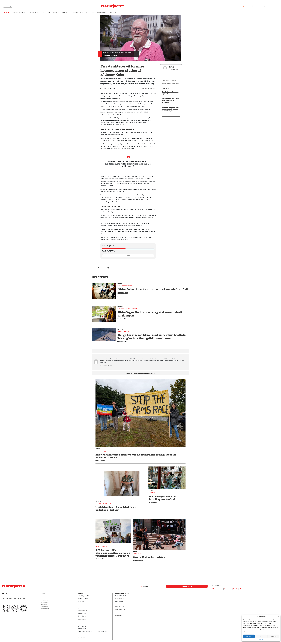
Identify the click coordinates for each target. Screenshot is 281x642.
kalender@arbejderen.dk (44, 606)
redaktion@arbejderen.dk (83, 603)
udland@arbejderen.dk (44, 600)
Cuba (48, 12)
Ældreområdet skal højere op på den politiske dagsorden (170, 100)
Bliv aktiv (113, 12)
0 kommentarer (101, 460)
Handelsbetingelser (82, 619)
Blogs (36, 595)
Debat (151, 490)
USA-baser (65, 12)
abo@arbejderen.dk (82, 610)
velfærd (74, 12)
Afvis (261, 636)
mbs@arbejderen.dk (119, 598)
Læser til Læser (9, 598)
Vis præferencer (273, 636)
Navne (15, 598)
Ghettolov (83, 12)
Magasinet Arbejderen (18, 12)
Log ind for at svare (106, 365)
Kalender (32, 595)
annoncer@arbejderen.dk (45, 608)
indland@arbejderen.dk (44, 598)
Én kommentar (97, 351)
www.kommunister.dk (120, 611)
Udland (22, 595)
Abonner (145, 586)
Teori (24, 598)
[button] (278, 616)
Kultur (26, 595)
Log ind (275, 6)
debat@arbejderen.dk (44, 604)
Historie (20, 598)
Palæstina (56, 12)
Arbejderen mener (5, 595)
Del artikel (152, 88)
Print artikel (144, 88)
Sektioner (8, 6)
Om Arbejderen (102, 12)
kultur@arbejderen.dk (44, 602)
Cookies (261, 639)
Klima (92, 12)
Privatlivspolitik (118, 615)
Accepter (248, 636)
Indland (120, 283)
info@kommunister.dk (120, 609)
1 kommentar (104, 88)
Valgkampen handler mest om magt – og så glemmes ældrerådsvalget (170, 109)
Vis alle (171, 114)
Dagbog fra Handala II (36, 12)
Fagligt (12, 595)
